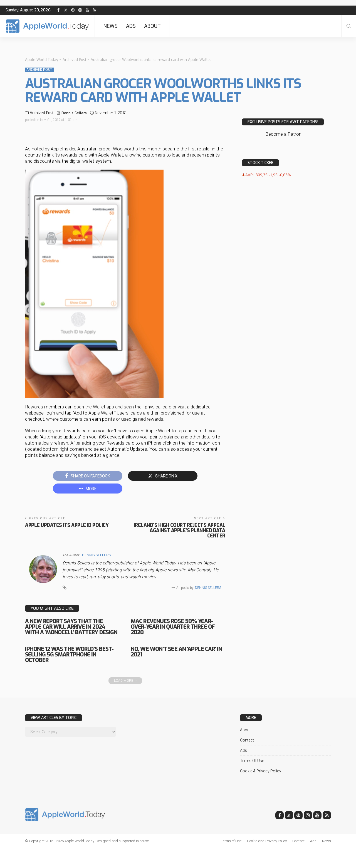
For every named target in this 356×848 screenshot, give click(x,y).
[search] (349, 26)
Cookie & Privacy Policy (260, 771)
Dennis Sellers (74, 113)
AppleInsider (63, 149)
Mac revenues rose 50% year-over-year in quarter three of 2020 (173, 627)
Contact (247, 740)
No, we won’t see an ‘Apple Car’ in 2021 (176, 651)
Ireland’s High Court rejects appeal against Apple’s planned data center (179, 530)
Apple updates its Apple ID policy (66, 525)
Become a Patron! (283, 134)
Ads (131, 26)
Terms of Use (252, 760)
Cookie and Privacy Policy (267, 841)
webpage (34, 413)
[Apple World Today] (47, 26)
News (110, 26)
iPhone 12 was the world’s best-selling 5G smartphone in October (69, 654)
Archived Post (39, 70)
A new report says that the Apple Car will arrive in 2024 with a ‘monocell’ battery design (71, 627)
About (152, 26)
